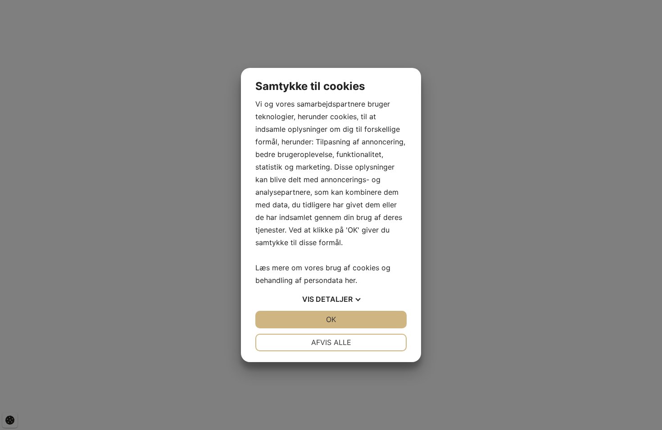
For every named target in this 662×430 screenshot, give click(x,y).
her (350, 280)
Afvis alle (331, 342)
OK (331, 319)
